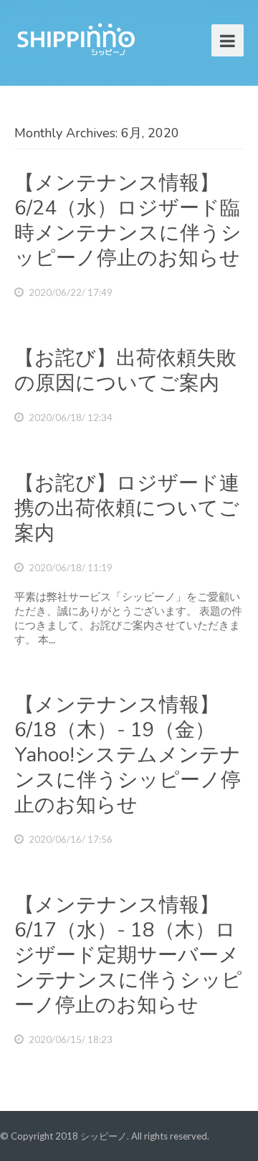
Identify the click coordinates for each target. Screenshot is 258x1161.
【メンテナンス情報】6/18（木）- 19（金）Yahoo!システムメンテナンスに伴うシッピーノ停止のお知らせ (127, 755)
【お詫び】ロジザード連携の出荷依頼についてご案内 (126, 508)
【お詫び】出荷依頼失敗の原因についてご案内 (125, 371)
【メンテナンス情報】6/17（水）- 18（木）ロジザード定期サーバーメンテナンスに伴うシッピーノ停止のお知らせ (128, 955)
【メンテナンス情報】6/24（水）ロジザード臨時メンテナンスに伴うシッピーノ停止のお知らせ (128, 220)
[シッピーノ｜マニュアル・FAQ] (75, 37)
